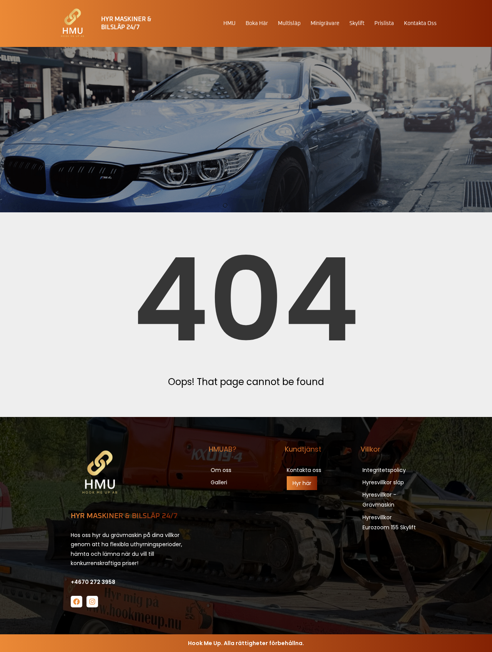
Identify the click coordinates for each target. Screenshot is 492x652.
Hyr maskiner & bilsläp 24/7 (124, 516)
